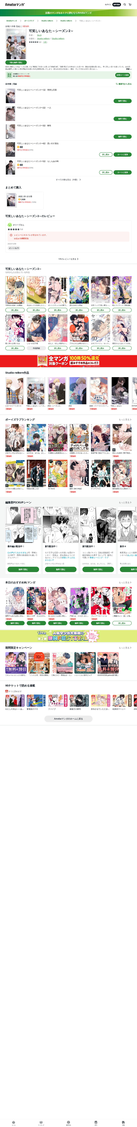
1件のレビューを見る (67, 259)
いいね (15, 248)
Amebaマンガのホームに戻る (68, 718)
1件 (45, 42)
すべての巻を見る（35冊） (67, 179)
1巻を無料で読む (16, 62)
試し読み (105, 154)
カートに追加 (122, 154)
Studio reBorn (43, 38)
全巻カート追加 (123, 75)
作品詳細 (36, 348)
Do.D (39, 35)
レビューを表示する (21, 238)
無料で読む (122, 101)
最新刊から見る (125, 84)
